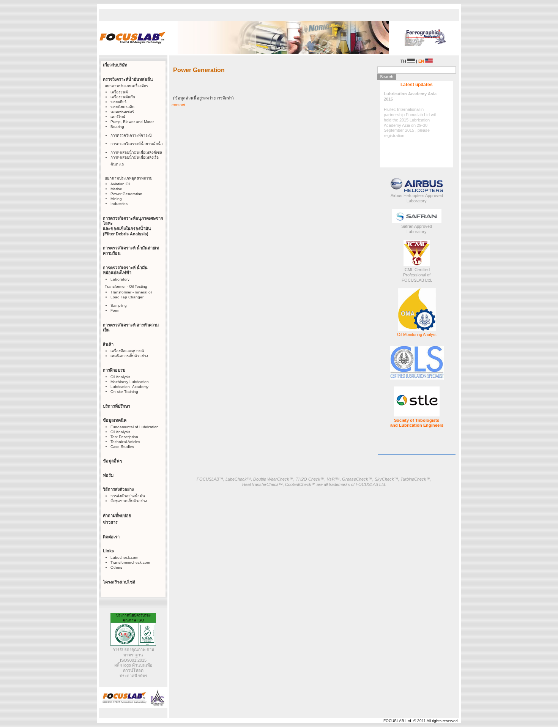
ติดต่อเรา (111, 537)
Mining (116, 199)
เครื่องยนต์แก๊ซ (122, 97)
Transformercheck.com (130, 562)
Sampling (118, 305)
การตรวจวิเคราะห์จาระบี (130, 135)
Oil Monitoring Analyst (417, 334)
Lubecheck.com (124, 557)
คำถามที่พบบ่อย (117, 515)
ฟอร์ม (108, 475)
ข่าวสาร (110, 522)
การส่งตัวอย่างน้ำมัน (127, 496)
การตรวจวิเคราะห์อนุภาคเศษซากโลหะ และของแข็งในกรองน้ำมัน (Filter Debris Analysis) (133, 226)
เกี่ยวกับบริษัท (115, 65)
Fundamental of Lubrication (134, 427)
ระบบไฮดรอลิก (122, 107)
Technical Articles (125, 442)
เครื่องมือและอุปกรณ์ (127, 351)
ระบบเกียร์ (118, 102)
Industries (119, 204)
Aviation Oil (120, 184)
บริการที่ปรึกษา (116, 406)
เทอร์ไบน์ (117, 117)
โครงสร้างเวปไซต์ (119, 582)
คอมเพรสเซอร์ (122, 112)
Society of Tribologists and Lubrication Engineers (416, 423)
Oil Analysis (120, 377)
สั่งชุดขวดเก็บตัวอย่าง (128, 501)
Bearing (117, 127)
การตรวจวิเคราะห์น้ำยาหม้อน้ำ (136, 144)
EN (421, 61)
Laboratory (119, 279)
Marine (116, 189)
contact (178, 105)
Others (116, 567)
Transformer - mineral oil (131, 292)
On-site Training (124, 392)
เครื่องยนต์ (119, 92)
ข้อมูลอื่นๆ (112, 461)
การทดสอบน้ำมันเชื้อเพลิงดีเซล (136, 152)
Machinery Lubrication (129, 382)
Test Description (124, 437)
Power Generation (126, 194)
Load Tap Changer (126, 297)
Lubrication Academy (129, 387)
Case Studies (122, 447)
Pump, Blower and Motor (132, 122)
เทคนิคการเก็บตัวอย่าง (129, 356)
